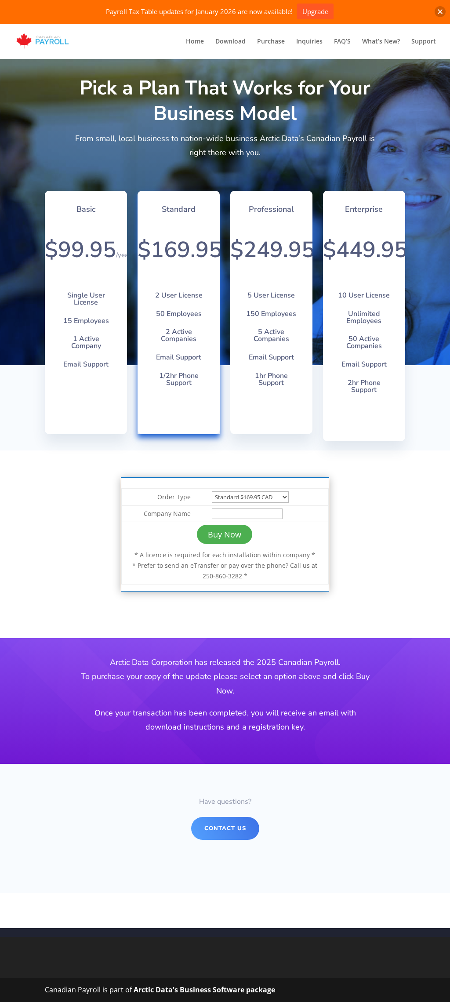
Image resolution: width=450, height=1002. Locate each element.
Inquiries (309, 41)
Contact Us (225, 828)
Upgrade (315, 11)
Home (195, 41)
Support (423, 41)
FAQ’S (342, 41)
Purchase (271, 41)
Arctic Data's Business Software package (204, 990)
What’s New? (381, 41)
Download (230, 41)
